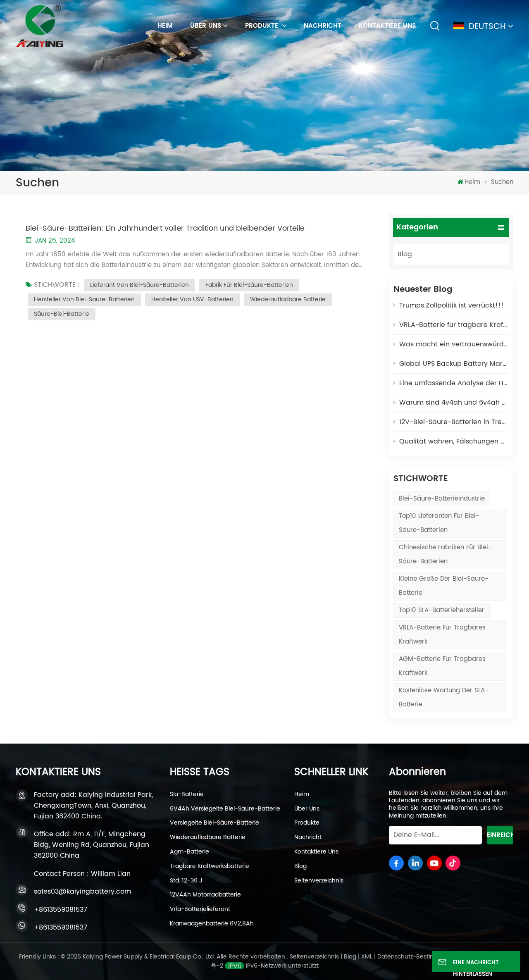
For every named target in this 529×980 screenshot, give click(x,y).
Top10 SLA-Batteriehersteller (441, 610)
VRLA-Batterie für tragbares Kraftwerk (442, 634)
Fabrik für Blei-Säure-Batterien (249, 285)
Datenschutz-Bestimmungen (418, 956)
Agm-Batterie (189, 851)
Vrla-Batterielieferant (200, 909)
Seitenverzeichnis (318, 880)
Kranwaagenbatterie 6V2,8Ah (212, 923)
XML (366, 956)
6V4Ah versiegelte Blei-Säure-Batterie (225, 808)
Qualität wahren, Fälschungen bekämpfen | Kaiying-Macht (453, 441)
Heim (301, 794)
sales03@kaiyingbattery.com (82, 891)
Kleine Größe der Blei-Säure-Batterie (443, 586)
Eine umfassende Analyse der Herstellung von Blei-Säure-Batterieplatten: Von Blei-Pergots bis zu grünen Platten (453, 383)
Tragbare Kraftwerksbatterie (209, 866)
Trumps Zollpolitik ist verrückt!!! (451, 305)
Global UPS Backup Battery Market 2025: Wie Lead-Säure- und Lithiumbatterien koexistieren (453, 363)
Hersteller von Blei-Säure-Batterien (84, 299)
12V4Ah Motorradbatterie (205, 894)
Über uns (205, 26)
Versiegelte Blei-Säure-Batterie (214, 822)
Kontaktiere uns (387, 26)
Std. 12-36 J (186, 880)
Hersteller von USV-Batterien (192, 299)
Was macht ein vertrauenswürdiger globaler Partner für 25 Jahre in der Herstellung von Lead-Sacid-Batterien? (453, 344)
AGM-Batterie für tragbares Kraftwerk (442, 666)
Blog (405, 254)
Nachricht (322, 26)
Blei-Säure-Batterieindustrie (442, 499)
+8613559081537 (60, 909)
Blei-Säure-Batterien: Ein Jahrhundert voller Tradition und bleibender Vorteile (165, 229)
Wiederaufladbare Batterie (288, 299)
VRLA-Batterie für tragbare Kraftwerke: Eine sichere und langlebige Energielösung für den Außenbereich (453, 325)
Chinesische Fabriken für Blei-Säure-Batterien (445, 554)
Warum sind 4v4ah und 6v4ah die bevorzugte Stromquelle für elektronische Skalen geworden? (453, 402)
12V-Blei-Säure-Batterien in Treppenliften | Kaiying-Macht (453, 422)
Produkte (262, 26)
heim (165, 26)
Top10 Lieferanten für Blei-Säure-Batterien (439, 523)
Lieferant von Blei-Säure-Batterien (139, 285)
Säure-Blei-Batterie (61, 314)
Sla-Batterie (187, 794)
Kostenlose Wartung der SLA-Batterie (443, 697)
